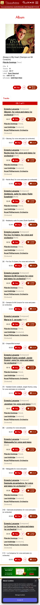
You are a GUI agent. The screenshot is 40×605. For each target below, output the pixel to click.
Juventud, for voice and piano (17, 404)
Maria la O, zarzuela (13, 319)
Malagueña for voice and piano (17, 442)
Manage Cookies (20, 595)
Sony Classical (13, 73)
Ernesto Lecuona (11, 109)
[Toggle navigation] (37, 3)
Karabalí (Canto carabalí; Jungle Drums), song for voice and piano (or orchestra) (19, 360)
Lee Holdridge (9, 127)
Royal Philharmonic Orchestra (16, 130)
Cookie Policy (24, 591)
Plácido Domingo (9, 62)
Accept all (20, 600)
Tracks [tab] (6, 98)
